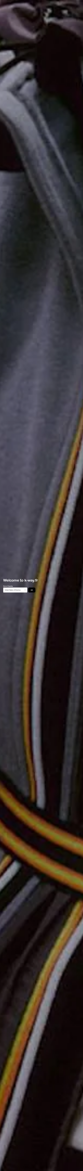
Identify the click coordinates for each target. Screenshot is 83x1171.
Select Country (8, 586)
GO (32, 590)
